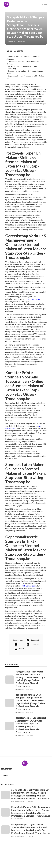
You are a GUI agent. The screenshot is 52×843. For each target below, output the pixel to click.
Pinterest (35, 644)
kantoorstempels (35, 299)
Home (44, 4)
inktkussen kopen (29, 586)
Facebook (35, 640)
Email (21, 649)
